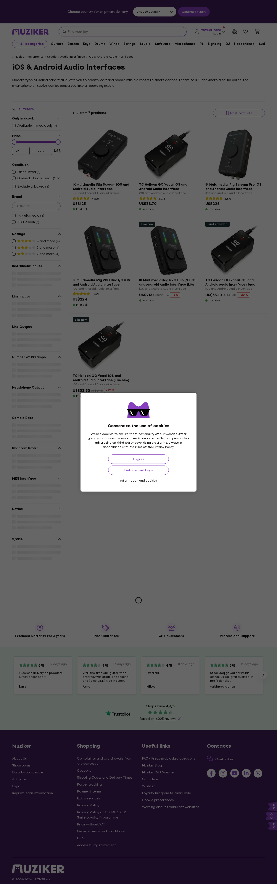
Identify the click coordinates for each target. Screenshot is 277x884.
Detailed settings (138, 470)
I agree (138, 459)
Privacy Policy (163, 446)
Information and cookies (138, 480)
